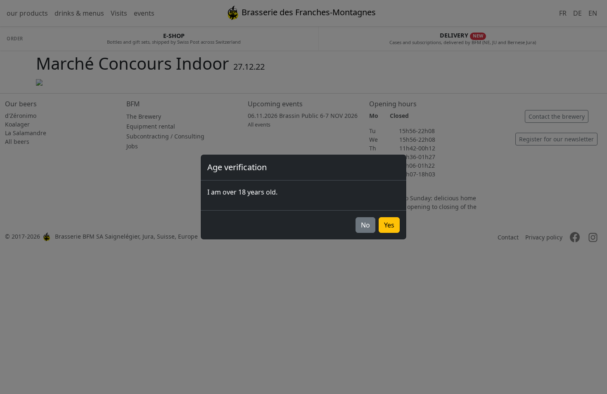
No (365, 225)
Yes (389, 225)
